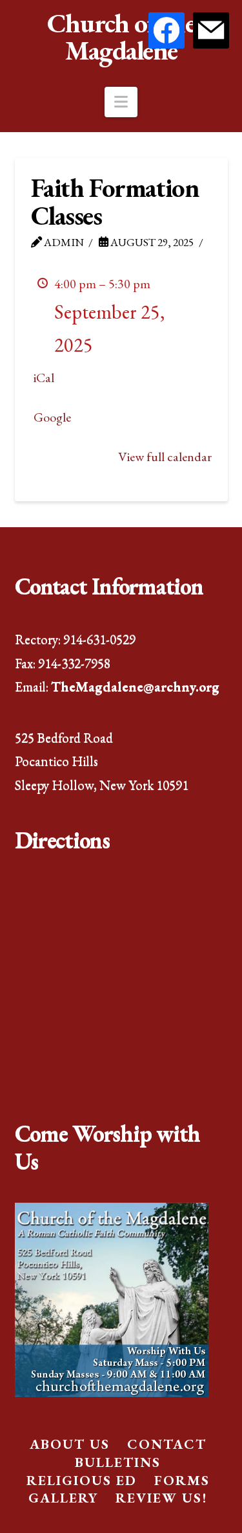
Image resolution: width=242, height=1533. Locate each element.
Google (52, 417)
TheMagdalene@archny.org (135, 686)
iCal (44, 377)
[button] (121, 102)
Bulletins (118, 1462)
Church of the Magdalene (121, 37)
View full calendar (165, 456)
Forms (182, 1480)
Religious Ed (81, 1480)
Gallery (63, 1497)
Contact (167, 1444)
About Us (70, 1444)
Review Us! (161, 1497)
